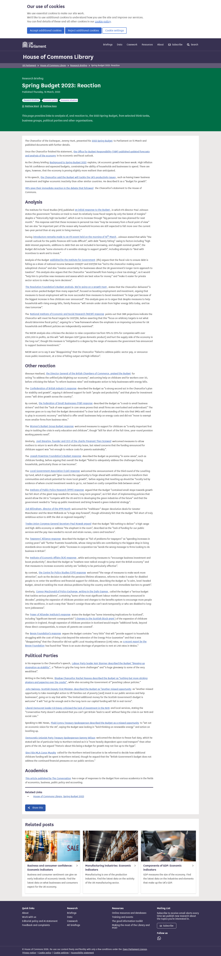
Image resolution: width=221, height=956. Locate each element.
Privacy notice (29, 952)
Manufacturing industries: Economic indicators (108, 867)
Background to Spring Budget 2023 (68, 162)
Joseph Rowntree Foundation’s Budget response (55, 456)
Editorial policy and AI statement (40, 921)
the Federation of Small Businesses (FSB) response (66, 403)
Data (119, 44)
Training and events (122, 917)
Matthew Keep (50, 106)
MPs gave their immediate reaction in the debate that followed (59, 188)
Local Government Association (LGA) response (55, 471)
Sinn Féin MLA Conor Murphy (40, 752)
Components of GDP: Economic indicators (162, 867)
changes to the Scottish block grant (95, 618)
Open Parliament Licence (135, 949)
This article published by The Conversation (48, 778)
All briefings (73, 925)
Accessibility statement (82, 952)
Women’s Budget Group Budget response (52, 426)
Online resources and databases (129, 913)
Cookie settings (114, 30)
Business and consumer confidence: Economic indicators (49, 867)
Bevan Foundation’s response (45, 633)
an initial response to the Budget (92, 210)
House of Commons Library (58, 56)
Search (194, 44)
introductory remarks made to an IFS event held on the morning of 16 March (74, 236)
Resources (147, 44)
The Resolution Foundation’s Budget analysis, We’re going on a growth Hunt (66, 287)
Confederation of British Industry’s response (53, 388)
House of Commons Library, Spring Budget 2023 (58, 796)
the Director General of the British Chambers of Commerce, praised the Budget (88, 373)
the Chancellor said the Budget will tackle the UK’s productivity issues (78, 177)
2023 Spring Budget (102, 140)
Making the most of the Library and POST (131, 926)
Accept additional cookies (45, 30)
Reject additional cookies (83, 30)
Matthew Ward (32, 106)
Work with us (29, 917)
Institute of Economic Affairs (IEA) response (53, 557)
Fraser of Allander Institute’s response (50, 614)
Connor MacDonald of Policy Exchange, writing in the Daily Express (72, 591)
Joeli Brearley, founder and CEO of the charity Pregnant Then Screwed (73, 441)
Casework (132, 44)
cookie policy (103, 21)
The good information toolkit (127, 921)
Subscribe (177, 44)
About (160, 44)
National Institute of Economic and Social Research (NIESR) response (67, 314)
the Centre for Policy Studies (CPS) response (62, 572)
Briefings (107, 44)
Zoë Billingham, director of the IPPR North (48, 509)
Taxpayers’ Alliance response (45, 538)
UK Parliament (29, 65)
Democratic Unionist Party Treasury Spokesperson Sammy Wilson (60, 737)
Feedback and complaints (36, 925)
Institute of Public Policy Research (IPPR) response (57, 490)
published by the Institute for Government (72, 260)
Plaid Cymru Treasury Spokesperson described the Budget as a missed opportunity (95, 722)
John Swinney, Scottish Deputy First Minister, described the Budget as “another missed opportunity (78, 689)
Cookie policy (44, 952)
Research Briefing (78, 65)
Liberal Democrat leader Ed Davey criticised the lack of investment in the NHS (67, 708)
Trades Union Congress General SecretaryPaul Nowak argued (58, 523)
